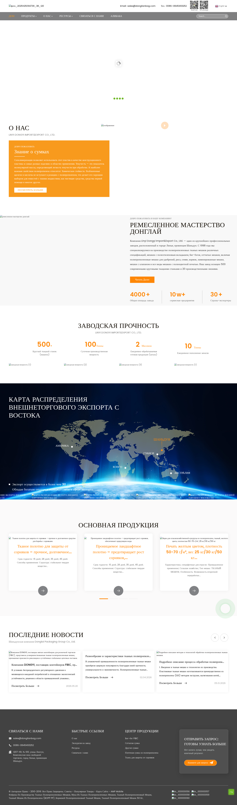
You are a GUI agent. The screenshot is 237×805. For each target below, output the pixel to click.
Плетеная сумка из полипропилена (141, 753)
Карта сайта (102, 791)
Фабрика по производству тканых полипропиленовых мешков (39, 794)
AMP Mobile (117, 791)
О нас (74, 738)
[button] (103, 598)
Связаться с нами (91, 16)
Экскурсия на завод (81, 743)
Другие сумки (131, 748)
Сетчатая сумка (132, 743)
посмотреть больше (30, 190)
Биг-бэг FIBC (131, 738)
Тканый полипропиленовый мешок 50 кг (122, 798)
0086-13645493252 (23, 745)
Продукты (28, 16)
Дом (11, 16)
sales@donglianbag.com (27, 738)
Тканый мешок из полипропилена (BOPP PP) (32, 798)
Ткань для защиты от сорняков (139, 757)
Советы (68, 791)
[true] (107, 125)
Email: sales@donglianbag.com (137, 6)
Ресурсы (76, 748)
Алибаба (116, 16)
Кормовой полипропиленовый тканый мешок (78, 798)
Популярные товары (84, 791)
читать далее (142, 280)
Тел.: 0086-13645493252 (174, 6)
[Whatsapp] (225, 608)
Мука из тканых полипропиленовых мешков (93, 794)
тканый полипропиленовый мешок (134, 794)
